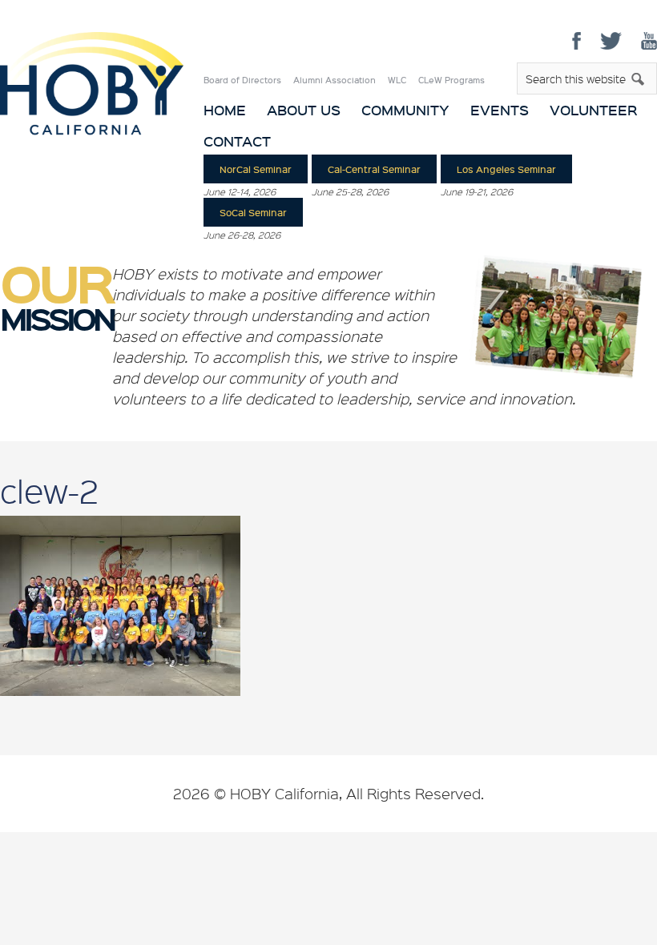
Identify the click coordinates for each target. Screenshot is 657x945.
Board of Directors (242, 80)
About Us (304, 110)
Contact (237, 141)
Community (405, 110)
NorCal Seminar (256, 169)
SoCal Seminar (253, 212)
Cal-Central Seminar (374, 169)
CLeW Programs (451, 80)
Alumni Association (334, 80)
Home (225, 110)
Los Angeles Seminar (506, 169)
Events (499, 110)
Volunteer (593, 110)
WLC (397, 80)
